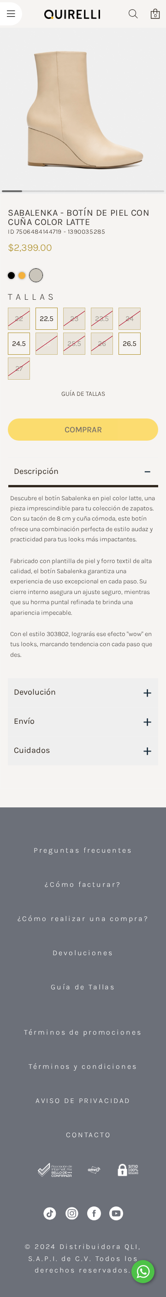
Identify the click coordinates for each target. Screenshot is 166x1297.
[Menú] (11, 13)
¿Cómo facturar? (83, 884)
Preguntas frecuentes (83, 850)
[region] (83, 582)
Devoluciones (83, 952)
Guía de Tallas (83, 986)
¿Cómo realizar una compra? (83, 918)
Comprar (83, 429)
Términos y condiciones (83, 1066)
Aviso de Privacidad (83, 1100)
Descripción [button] (82, 471)
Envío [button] (82, 721)
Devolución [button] (82, 692)
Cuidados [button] (82, 750)
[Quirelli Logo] (72, 19)
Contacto (88, 1134)
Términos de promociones (83, 1032)
